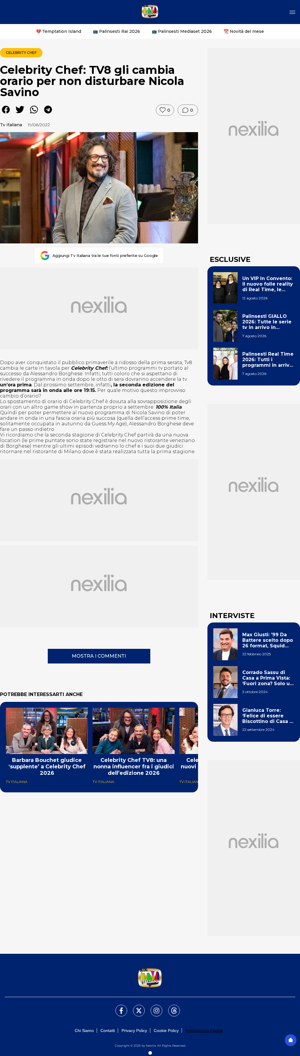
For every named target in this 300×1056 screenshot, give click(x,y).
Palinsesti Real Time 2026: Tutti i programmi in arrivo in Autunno (268, 359)
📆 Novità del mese (244, 31)
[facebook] (6, 114)
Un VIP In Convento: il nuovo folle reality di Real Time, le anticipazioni (267, 284)
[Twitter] (135, 1007)
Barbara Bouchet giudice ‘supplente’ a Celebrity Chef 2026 (47, 766)
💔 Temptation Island (58, 31)
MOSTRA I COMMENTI (99, 656)
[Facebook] (117, 1007)
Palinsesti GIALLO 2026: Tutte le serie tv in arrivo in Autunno (267, 321)
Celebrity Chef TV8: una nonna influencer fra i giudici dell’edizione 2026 (133, 766)
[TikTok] (170, 1007)
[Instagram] (153, 1007)
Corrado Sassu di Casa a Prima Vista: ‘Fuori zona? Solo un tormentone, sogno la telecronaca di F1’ (267, 678)
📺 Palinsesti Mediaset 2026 (182, 31)
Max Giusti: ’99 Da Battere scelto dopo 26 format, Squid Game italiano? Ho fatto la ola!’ (267, 640)
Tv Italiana (11, 124)
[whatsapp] (34, 114)
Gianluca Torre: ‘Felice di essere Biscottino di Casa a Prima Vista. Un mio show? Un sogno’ (267, 715)
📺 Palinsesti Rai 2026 (116, 31)
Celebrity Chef (21, 52)
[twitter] (20, 114)
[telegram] (48, 114)
